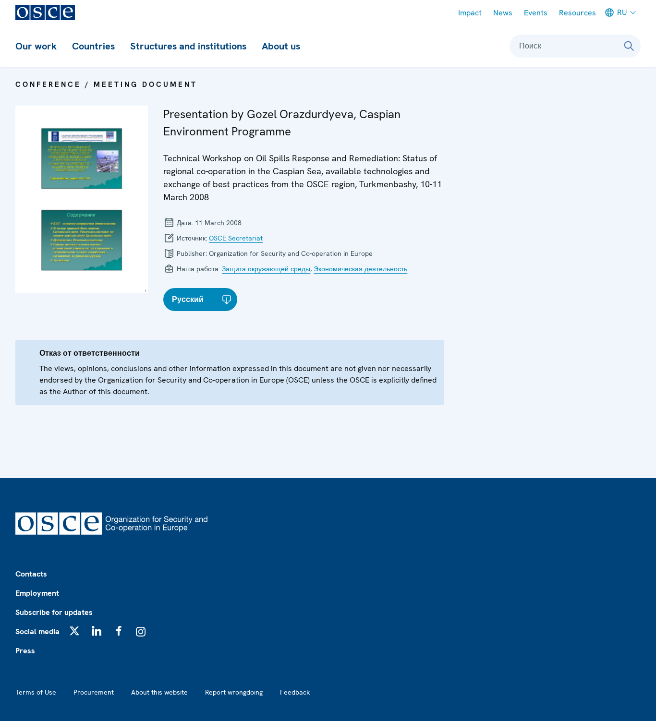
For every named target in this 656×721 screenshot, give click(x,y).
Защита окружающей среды (266, 268)
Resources (577, 13)
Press (25, 651)
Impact (470, 13)
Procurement (93, 692)
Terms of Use (35, 692)
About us (281, 46)
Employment (37, 593)
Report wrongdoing (234, 692)
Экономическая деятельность (360, 268)
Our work (36, 46)
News (502, 13)
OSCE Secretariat (236, 238)
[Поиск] (629, 46)
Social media (37, 631)
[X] (74, 631)
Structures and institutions (188, 46)
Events (535, 13)
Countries (93, 46)
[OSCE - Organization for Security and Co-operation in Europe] (45, 12)
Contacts (31, 574)
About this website (159, 692)
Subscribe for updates (54, 612)
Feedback (295, 692)
